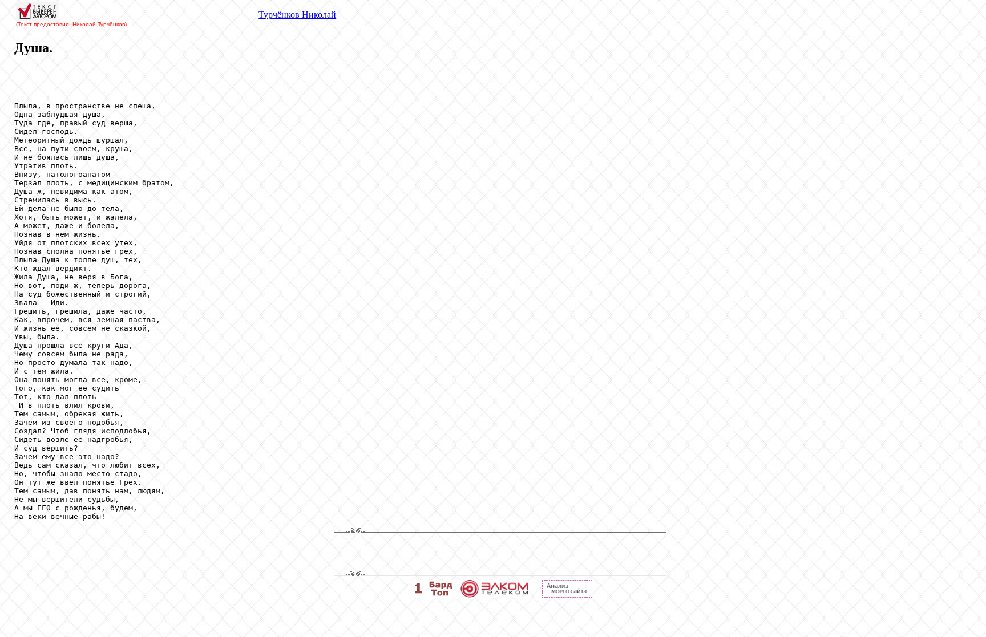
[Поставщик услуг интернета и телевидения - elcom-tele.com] (494, 594)
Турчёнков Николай (297, 14)
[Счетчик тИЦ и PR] (567, 594)
